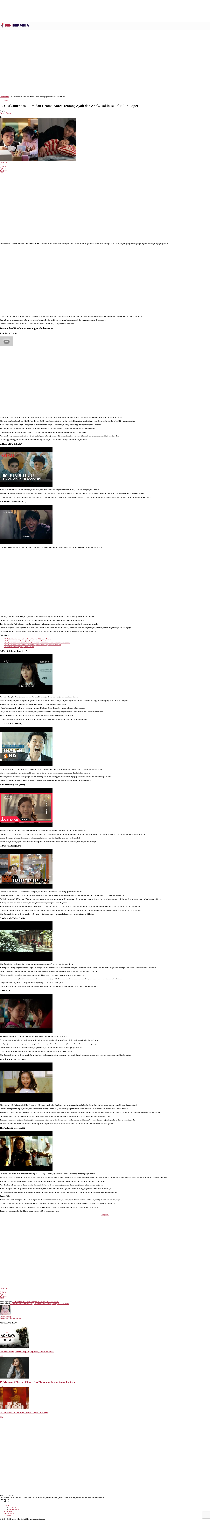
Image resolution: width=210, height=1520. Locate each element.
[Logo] (15, 29)
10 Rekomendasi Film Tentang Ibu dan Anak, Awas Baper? (25, 641)
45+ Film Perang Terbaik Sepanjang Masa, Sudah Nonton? (27, 1351)
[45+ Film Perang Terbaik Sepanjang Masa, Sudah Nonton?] (14, 1347)
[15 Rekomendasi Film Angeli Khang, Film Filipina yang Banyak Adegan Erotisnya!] (14, 1378)
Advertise (7, 1515)
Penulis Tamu (9, 1513)
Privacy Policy (14, 1509)
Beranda (3, 97)
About (6, 1505)
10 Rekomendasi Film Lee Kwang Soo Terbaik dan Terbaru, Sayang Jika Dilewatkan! (39, 1304)
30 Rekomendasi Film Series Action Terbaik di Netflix (24, 1413)
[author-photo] (5, 1315)
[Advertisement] (16, 62)
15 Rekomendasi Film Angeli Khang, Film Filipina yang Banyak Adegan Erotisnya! (37, 1382)
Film (7, 97)
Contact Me (8, 1511)
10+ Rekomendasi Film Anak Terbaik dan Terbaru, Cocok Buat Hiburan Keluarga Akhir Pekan (37, 643)
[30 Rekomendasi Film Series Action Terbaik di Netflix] (14, 1408)
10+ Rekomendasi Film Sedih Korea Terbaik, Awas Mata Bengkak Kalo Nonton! (32, 645)
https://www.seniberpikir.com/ (10, 1319)
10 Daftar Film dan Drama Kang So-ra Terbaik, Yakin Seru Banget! (27, 639)
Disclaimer (12, 1507)
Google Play (105, 1215)
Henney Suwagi (5, 113)
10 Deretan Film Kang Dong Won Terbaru (19, 647)
